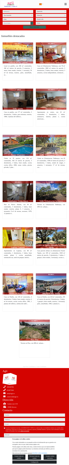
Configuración (34, 462)
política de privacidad (24, 431)
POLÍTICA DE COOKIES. (39, 453)
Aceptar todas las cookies (18, 457)
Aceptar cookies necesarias (50, 457)
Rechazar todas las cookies (34, 457)
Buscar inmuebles (34, 27)
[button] (5, 52)
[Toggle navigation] (65, 4)
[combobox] (51, 11)
